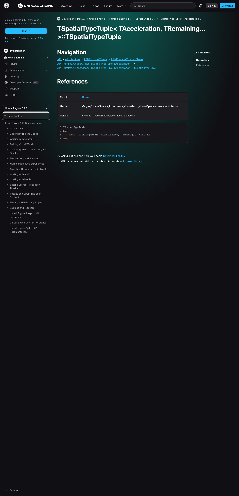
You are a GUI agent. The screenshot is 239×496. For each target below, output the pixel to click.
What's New (16, 128)
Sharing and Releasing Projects (27, 202)
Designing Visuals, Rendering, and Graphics (28, 151)
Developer (68, 18)
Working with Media (20, 179)
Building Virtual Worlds (22, 144)
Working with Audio (20, 174)
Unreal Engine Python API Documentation (23, 230)
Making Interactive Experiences (27, 163)
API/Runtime (72, 59)
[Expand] (7, 128)
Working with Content (21, 139)
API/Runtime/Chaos (95, 59)
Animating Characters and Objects (28, 169)
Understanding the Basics (24, 133)
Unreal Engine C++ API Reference (28, 222)
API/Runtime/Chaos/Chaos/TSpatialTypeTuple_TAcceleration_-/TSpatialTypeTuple (106, 68)
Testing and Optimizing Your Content (25, 195)
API (59, 59)
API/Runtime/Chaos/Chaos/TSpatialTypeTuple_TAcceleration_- (95, 63)
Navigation (202, 60)
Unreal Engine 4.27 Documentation (23, 123)
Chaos (85, 97)
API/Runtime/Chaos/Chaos (127, 59)
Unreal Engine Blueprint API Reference (24, 215)
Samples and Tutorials (22, 207)
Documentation (81, 18)
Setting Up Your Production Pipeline (25, 186)
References (202, 65)
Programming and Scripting (24, 158)
